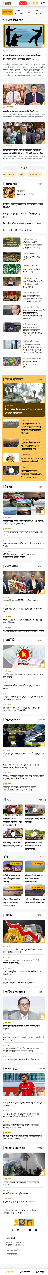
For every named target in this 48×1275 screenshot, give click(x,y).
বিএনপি (39, 174)
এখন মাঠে (11, 1069)
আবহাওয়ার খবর (15, 1148)
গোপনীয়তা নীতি (11, 1254)
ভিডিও (7, 800)
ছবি (6, 857)
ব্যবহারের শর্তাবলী (12, 1250)
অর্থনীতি (10, 640)
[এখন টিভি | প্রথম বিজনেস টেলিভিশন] (8, 3)
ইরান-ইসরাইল (24, 174)
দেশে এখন (11, 566)
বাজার (9, 915)
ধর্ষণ (11, 174)
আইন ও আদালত (15, 992)
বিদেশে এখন (12, 720)
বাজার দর (11, 184)
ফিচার (8, 487)
